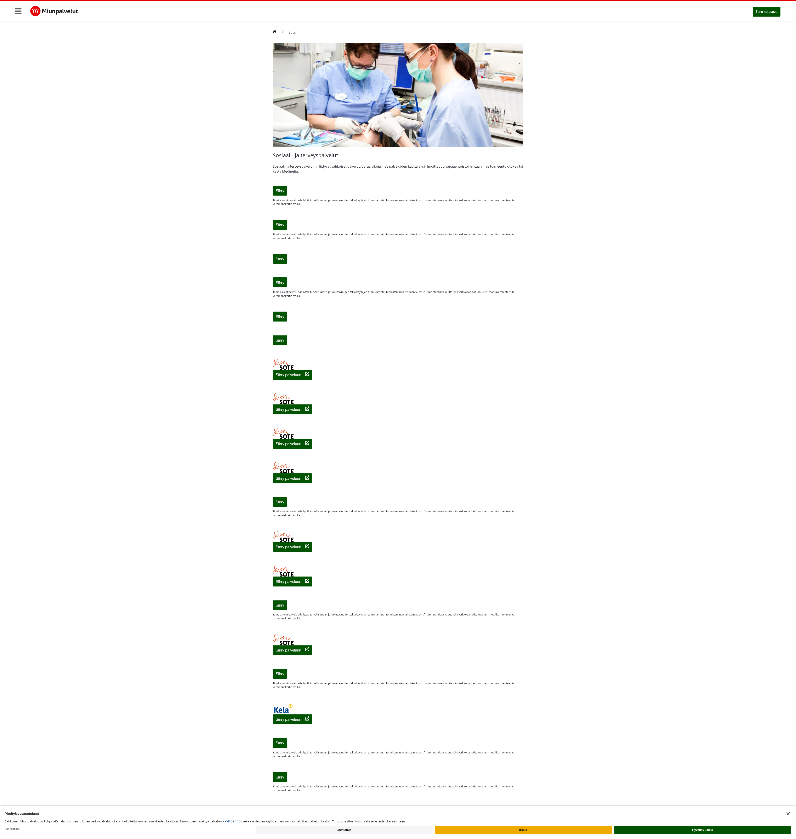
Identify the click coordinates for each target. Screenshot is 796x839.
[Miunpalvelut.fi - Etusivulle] (54, 11)
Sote (292, 32)
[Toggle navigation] (18, 11)
